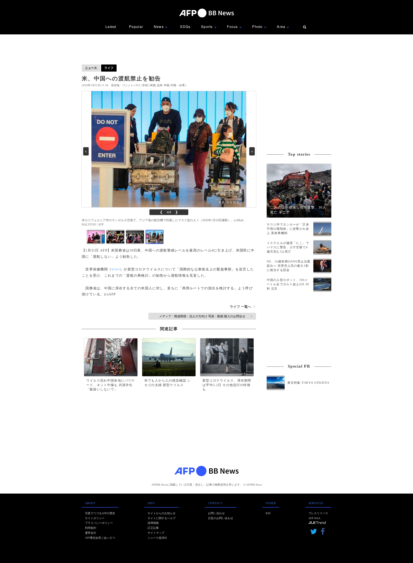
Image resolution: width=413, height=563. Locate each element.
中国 (166, 85)
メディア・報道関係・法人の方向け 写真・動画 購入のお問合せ (205, 316)
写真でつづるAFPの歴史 (100, 513)
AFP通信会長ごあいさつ (100, 537)
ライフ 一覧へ (242, 306)
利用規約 (90, 527)
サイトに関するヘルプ (162, 518)
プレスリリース (318, 513)
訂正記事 (153, 527)
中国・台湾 (178, 85)
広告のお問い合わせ (220, 518)
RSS (268, 513)
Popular (136, 26)
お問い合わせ (216, 513)
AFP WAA (314, 518)
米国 (153, 85)
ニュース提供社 (157, 537)
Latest (110, 26)
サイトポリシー (95, 518)
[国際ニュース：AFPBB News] (206, 13)
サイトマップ (156, 532)
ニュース (91, 68)
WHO (115, 269)
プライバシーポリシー (99, 523)
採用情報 (153, 523)
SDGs (185, 26)
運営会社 (90, 532)
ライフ (108, 68)
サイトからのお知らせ (162, 513)
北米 (159, 85)
